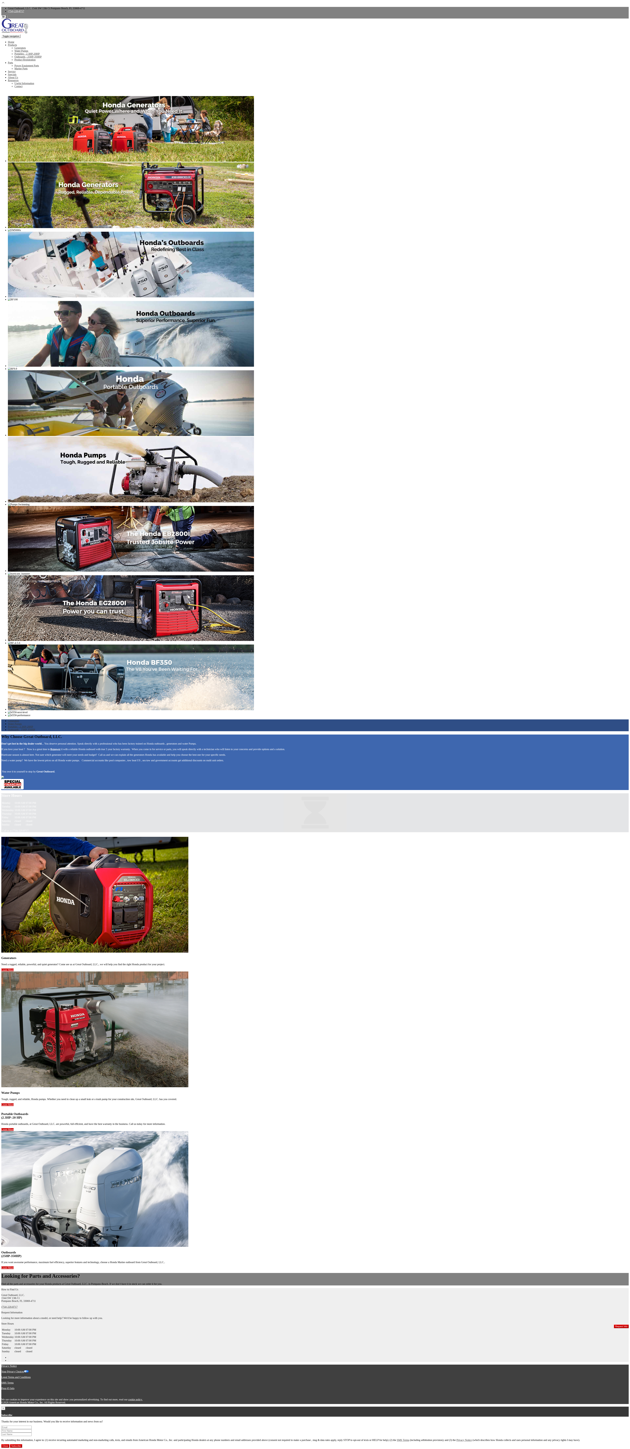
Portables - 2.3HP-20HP (27, 53)
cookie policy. (135, 1399)
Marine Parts (21, 68)
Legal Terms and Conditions (16, 1377)
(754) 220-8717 (16, 11)
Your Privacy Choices (12, 1371)
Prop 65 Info (7, 1388)
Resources (13, 80)
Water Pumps (21, 50)
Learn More (7, 970)
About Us (13, 77)
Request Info (621, 1326)
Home (11, 42)
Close (5, 1446)
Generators (20, 47)
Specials (12, 74)
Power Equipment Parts (26, 65)
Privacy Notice (9, 1366)
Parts (10, 62)
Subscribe (16, 1446)
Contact (18, 86)
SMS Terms (7, 1382)
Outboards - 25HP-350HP (28, 56)
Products (12, 45)
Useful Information (24, 83)
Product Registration (25, 59)
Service (12, 71)
